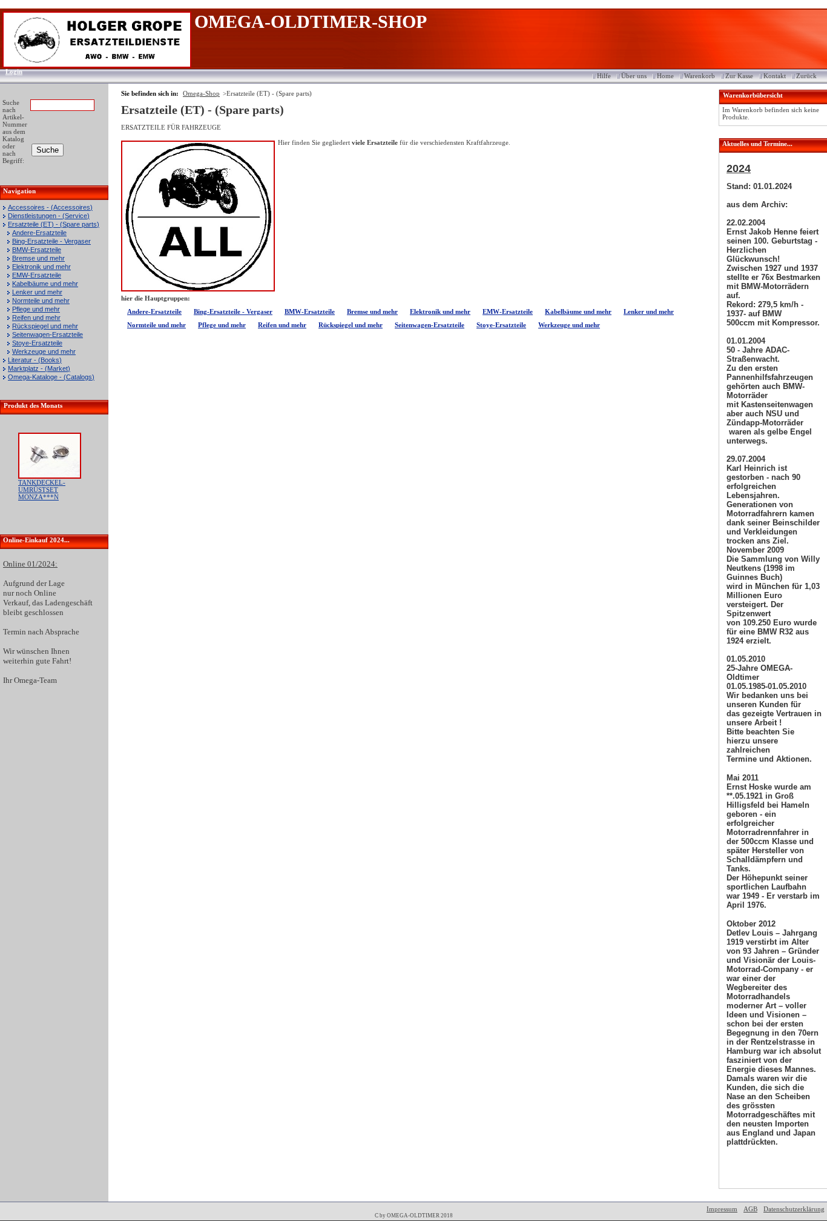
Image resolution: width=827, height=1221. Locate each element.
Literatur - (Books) (35, 360)
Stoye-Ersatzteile (37, 343)
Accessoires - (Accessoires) (50, 207)
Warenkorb (699, 75)
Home (665, 75)
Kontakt (774, 75)
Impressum (722, 1209)
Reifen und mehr (36, 317)
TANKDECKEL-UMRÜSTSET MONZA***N (41, 490)
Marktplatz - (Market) (39, 368)
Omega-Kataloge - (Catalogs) (51, 377)
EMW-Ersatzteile (36, 275)
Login (10, 71)
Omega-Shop (201, 93)
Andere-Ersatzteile (39, 232)
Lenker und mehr (37, 292)
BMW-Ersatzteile (36, 249)
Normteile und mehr (41, 300)
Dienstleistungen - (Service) (49, 215)
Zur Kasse (739, 75)
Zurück (806, 75)
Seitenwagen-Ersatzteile (47, 334)
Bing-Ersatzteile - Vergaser (51, 241)
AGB (750, 1209)
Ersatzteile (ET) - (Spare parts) (53, 224)
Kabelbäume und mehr (45, 283)
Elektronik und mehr (41, 266)
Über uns (634, 75)
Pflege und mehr (36, 309)
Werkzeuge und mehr (44, 351)
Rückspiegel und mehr (45, 326)
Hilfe (604, 75)
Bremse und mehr (38, 258)
